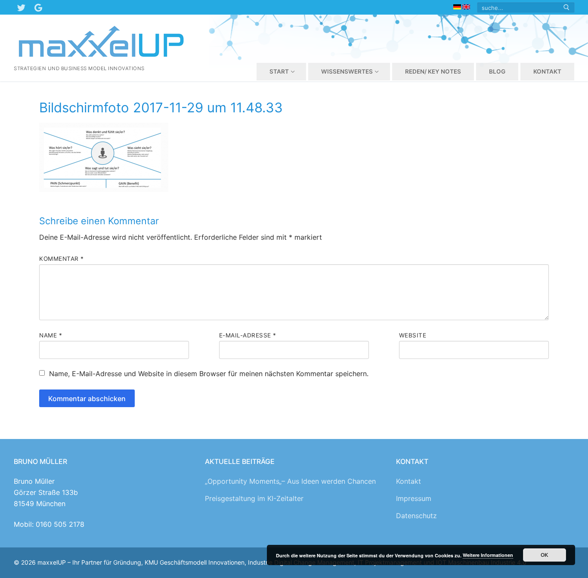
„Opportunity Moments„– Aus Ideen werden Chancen (290, 481)
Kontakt (408, 481)
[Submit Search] (566, 7)
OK (544, 555)
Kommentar (61, 258)
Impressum (413, 498)
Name (50, 335)
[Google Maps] (38, 7)
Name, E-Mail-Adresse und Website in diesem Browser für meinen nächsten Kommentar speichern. (208, 373)
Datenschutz (416, 515)
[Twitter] (21, 7)
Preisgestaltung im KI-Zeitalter (254, 498)
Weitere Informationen (488, 555)
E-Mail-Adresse (247, 335)
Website (413, 335)
